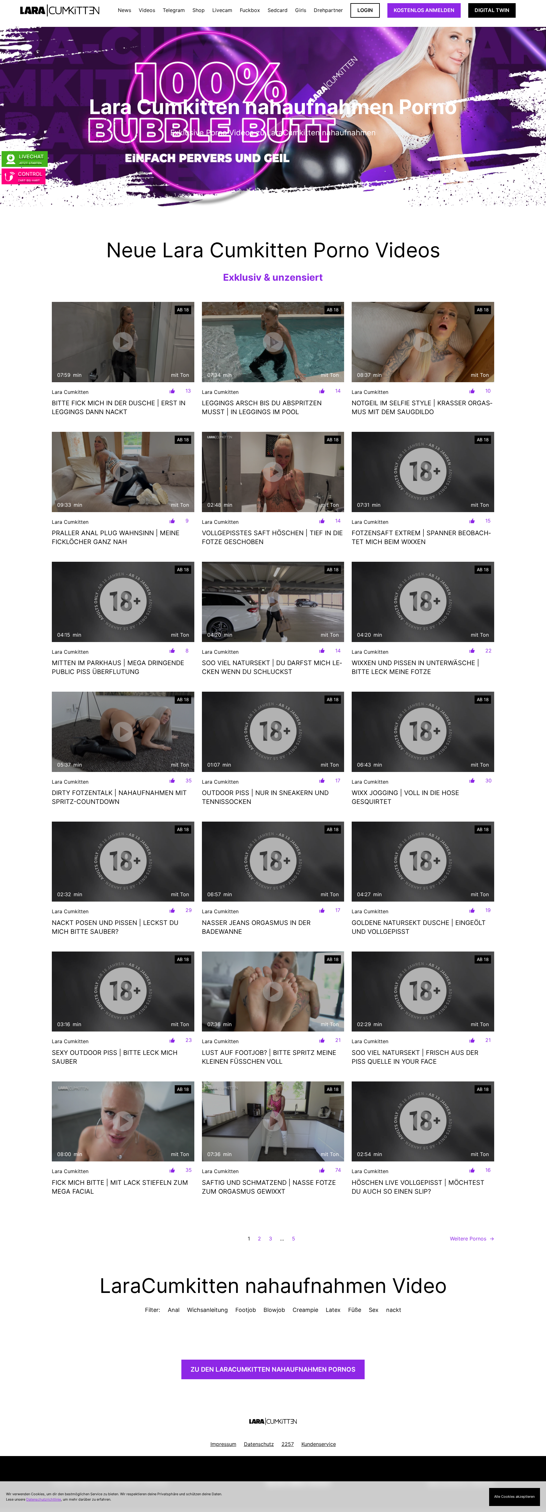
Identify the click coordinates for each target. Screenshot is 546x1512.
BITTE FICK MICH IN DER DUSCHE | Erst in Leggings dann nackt (118, 407)
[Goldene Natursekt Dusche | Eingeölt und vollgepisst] (423, 862)
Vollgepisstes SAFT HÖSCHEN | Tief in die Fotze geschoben (272, 537)
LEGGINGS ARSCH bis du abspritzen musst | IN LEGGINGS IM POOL (262, 407)
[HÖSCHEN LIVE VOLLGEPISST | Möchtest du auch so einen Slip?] (423, 1121)
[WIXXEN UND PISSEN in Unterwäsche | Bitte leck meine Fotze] (423, 602)
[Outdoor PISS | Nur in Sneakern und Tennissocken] (273, 732)
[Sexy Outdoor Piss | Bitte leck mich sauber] (123, 991)
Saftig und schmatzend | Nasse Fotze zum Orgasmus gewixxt (269, 1187)
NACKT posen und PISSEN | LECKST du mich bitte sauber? (115, 927)
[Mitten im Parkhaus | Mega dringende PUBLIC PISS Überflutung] (123, 602)
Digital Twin (492, 10)
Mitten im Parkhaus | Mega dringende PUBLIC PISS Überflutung (118, 667)
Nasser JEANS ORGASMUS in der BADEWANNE (256, 927)
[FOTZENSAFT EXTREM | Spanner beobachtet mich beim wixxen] (423, 472)
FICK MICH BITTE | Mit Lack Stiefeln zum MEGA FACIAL (120, 1187)
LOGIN (365, 10)
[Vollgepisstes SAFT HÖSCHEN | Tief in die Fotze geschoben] (273, 472)
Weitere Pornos (472, 1238)
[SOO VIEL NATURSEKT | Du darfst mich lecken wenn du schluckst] (273, 602)
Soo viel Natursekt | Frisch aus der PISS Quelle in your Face (415, 1057)
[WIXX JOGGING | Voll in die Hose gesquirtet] (423, 732)
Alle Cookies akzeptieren (514, 1496)
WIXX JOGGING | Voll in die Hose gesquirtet (405, 797)
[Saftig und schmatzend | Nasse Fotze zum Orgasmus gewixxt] (273, 1121)
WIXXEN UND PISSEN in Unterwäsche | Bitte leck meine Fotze (415, 667)
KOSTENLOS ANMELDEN (424, 10)
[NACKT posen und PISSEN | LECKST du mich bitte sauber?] (123, 862)
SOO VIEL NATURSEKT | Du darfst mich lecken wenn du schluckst (272, 667)
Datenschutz (259, 1444)
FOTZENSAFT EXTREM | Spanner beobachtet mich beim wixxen (421, 537)
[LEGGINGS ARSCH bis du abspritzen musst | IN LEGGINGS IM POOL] (273, 342)
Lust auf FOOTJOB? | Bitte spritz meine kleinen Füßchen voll (269, 1057)
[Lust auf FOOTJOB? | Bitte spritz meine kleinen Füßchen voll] (273, 992)
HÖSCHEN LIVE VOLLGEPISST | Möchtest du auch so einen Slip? (418, 1187)
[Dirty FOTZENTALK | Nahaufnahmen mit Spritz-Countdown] (123, 732)
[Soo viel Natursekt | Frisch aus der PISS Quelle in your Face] (423, 991)
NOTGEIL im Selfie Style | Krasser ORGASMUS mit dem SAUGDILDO (422, 407)
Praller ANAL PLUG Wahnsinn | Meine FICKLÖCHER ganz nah (115, 537)
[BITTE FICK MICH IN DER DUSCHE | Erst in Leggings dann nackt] (123, 342)
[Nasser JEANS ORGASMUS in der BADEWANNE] (273, 862)
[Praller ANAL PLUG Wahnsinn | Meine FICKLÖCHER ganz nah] (123, 472)
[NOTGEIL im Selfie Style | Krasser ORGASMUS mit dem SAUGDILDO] (423, 342)
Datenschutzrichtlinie (43, 1499)
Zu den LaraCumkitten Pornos (273, 1369)
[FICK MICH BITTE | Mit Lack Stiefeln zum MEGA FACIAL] (123, 1121)
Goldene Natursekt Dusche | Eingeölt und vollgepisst (419, 927)
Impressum (223, 1444)
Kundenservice (318, 1444)
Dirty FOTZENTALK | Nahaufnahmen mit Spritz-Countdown (119, 797)
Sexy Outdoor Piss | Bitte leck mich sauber (115, 1057)
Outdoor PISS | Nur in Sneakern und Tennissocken (265, 797)
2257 (288, 1444)
